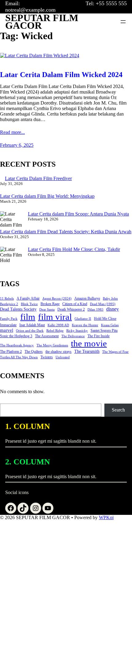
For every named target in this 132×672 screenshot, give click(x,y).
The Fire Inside (98, 336)
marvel (6, 330)
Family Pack (8, 318)
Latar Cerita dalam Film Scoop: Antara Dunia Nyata (78, 213)
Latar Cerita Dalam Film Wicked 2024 (61, 75)
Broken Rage (50, 304)
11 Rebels (7, 298)
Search (118, 409)
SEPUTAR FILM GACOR (41, 21)
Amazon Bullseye (87, 298)
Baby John (110, 298)
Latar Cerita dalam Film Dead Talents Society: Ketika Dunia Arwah (65, 231)
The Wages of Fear (115, 351)
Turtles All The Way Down (19, 357)
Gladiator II (83, 318)
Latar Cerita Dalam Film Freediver (38, 178)
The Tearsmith (86, 351)
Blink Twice (29, 304)
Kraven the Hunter (85, 325)
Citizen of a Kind (74, 304)
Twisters (47, 357)
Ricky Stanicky (77, 330)
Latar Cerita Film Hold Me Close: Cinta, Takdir (74, 249)
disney (112, 309)
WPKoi (106, 517)
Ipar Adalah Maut (32, 325)
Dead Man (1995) (102, 304)
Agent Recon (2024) (57, 298)
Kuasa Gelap (110, 325)
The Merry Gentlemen (52, 345)
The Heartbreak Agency (17, 345)
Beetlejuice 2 (9, 304)
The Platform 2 (11, 351)
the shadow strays (58, 351)
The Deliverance (73, 336)
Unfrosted (63, 357)
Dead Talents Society (18, 309)
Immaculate (8, 325)
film (27, 317)
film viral (55, 317)
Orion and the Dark (30, 330)
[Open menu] (123, 21)
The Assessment (47, 336)
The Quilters (34, 351)
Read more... (12, 132)
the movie (89, 343)
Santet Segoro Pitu (104, 330)
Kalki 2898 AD (58, 325)
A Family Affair (28, 298)
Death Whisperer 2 (71, 309)
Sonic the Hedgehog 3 (16, 336)
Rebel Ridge (55, 330)
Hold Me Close (105, 318)
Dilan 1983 (95, 309)
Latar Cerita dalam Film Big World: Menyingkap (47, 196)
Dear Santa (47, 309)
